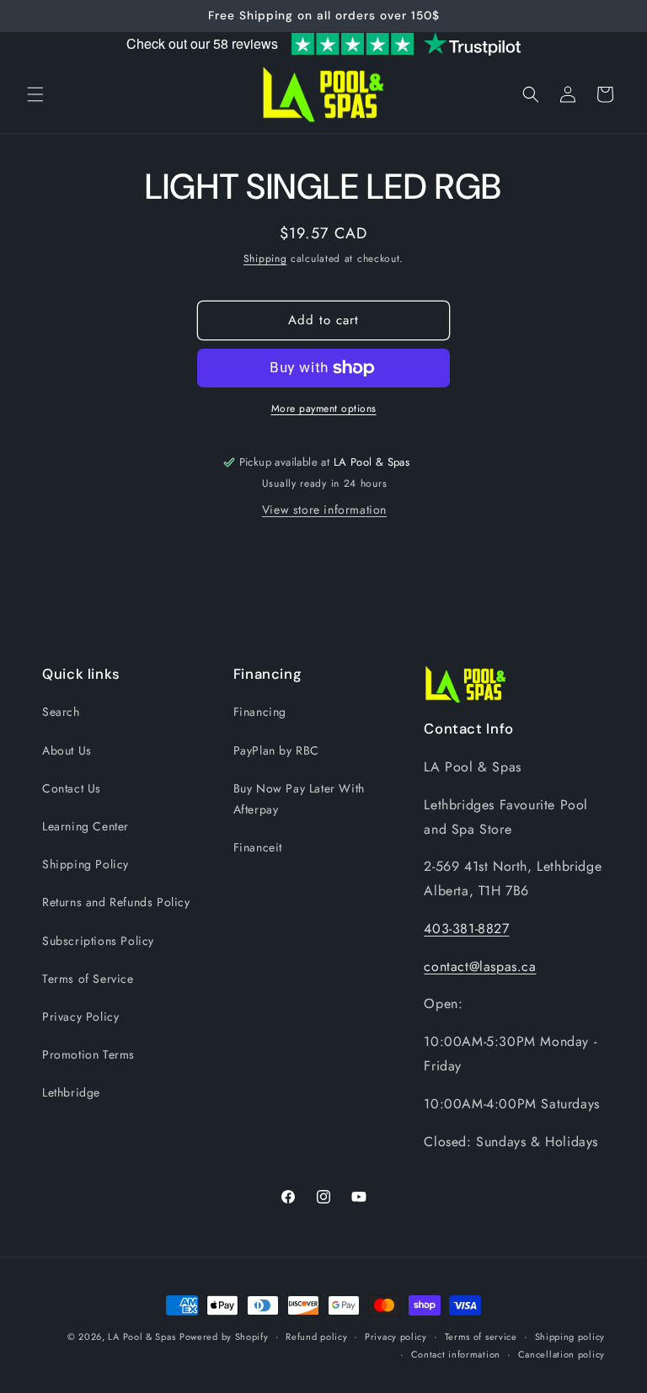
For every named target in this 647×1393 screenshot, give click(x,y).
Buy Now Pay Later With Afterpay (299, 799)
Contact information (455, 1354)
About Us (67, 750)
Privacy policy (396, 1336)
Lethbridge (71, 1092)
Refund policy (316, 1336)
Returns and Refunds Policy (116, 902)
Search (61, 711)
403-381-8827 (466, 928)
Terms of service (481, 1336)
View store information (324, 509)
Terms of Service (88, 978)
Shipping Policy (85, 864)
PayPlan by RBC (276, 750)
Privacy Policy (80, 1016)
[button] (35, 94)
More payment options (324, 408)
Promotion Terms (88, 1054)
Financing (259, 711)
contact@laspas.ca (480, 966)
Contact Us (71, 788)
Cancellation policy (561, 1354)
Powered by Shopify (224, 1336)
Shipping (265, 258)
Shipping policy (570, 1336)
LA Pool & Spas (141, 1336)
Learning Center (85, 826)
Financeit (257, 847)
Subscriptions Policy (98, 940)
